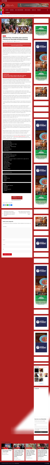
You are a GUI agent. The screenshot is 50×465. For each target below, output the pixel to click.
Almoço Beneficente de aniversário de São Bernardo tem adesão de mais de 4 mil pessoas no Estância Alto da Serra (42, 453)
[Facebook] (1, 6)
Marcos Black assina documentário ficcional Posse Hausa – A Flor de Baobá (24, 213)
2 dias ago (28, 456)
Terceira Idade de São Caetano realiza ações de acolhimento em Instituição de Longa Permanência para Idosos (19, 453)
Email (35, 424)
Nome (4, 239)
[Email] (1, 8)
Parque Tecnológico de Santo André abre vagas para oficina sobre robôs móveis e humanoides (30, 453)
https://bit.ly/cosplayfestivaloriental (19, 136)
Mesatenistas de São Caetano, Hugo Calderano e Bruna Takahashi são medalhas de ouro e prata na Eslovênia (9, 213)
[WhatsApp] (1, 10)
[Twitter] (1, 12)
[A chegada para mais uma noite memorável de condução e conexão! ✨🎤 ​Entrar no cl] (37, 375)
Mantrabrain (17, 463)
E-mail (4, 244)
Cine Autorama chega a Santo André (6, 451)
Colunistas (7, 12)
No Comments (17, 41)
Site (3, 249)
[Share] (1, 14)
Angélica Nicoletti (11, 41)
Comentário (4, 226)
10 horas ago (5, 453)
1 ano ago (5, 41)
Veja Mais (41, 383)
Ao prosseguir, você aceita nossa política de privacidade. (41, 429)
